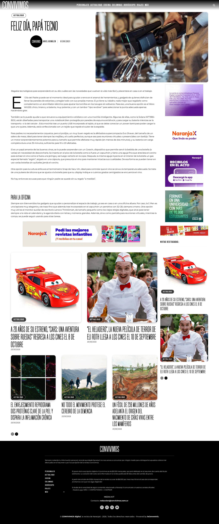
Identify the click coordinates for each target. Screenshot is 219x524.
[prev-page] (12, 434)
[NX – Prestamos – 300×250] (184, 189)
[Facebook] (102, 507)
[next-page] (16, 434)
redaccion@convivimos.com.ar (114, 500)
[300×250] (184, 153)
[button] (213, 5)
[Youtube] (117, 507)
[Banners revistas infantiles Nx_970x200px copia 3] (84, 248)
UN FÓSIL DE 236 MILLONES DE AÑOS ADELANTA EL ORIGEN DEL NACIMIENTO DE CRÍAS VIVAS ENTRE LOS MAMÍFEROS (134, 414)
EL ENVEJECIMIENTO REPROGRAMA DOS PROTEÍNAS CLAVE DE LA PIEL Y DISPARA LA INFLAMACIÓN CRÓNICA (32, 411)
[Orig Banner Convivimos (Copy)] (184, 237)
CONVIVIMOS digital (71, 516)
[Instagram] (107, 507)
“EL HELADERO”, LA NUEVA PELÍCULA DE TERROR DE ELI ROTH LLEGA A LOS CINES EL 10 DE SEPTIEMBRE (121, 333)
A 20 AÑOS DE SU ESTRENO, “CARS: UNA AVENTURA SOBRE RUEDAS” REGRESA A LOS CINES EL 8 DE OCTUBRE (45, 336)
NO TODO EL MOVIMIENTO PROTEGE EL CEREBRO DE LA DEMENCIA (84, 408)
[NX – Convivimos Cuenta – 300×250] (184, 118)
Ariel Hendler (49, 41)
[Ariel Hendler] (36, 41)
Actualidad (19, 15)
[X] (112, 507)
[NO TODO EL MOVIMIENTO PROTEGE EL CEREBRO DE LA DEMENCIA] (84, 377)
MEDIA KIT (109, 497)
